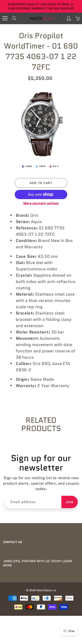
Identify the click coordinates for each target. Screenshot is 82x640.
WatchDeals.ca (46, 590)
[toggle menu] (5, 18)
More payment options (41, 203)
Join (70, 502)
